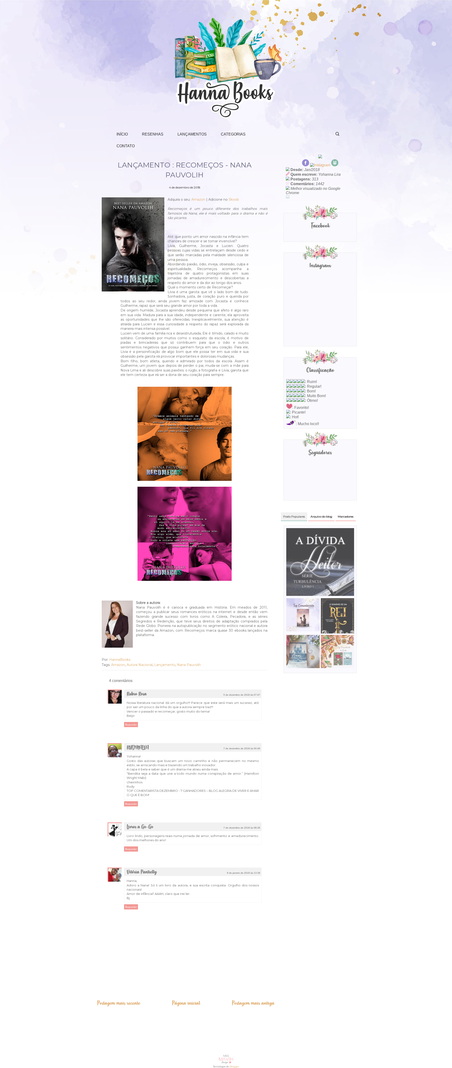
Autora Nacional (140, 665)
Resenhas (152, 134)
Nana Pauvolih (189, 665)
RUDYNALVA (138, 747)
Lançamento (164, 665)
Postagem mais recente (118, 1003)
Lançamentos (192, 134)
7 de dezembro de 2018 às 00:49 (241, 748)
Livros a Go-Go (140, 827)
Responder (131, 724)
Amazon (198, 199)
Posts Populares (294, 516)
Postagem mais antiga (253, 1003)
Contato (126, 146)
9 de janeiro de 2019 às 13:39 (243, 873)
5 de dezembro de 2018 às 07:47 (241, 694)
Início (122, 134)
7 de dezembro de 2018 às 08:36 (241, 827)
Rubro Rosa (137, 694)
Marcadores (345, 516)
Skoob (234, 199)
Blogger (234, 1066)
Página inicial (186, 1003)
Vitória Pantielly (142, 872)
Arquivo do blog (321, 516)
